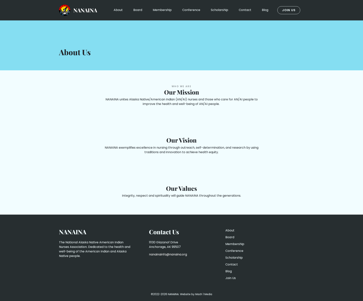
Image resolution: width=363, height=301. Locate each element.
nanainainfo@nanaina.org (168, 254)
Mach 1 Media (203, 294)
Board (137, 10)
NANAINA (85, 10)
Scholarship (219, 10)
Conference (191, 10)
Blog (265, 10)
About (118, 10)
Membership (162, 10)
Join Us (289, 10)
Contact (245, 10)
